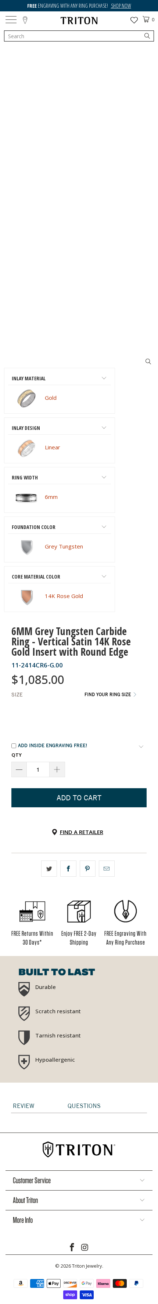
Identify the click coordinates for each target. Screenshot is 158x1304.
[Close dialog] (149, 623)
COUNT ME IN (41, 689)
